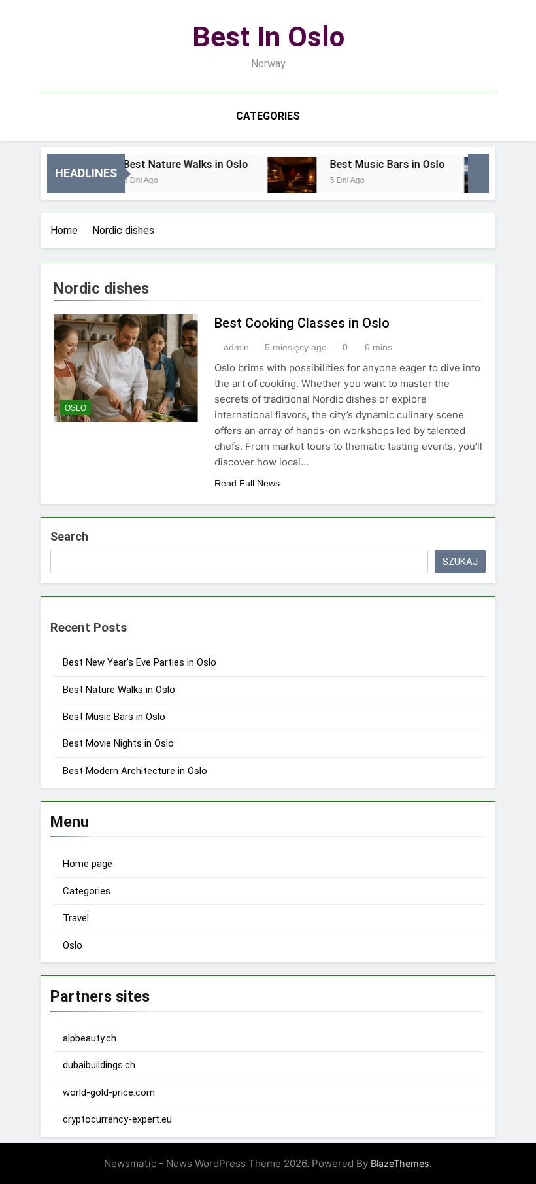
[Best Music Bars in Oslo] (282, 181)
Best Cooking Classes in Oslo (302, 323)
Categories (268, 116)
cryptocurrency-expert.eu (117, 1119)
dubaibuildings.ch (99, 1065)
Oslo (75, 408)
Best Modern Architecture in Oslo (135, 771)
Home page (87, 864)
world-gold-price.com (109, 1092)
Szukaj (460, 561)
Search (69, 536)
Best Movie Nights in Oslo (118, 743)
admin (236, 347)
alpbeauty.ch (89, 1038)
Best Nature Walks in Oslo (175, 164)
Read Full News (247, 483)
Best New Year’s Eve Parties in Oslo (139, 662)
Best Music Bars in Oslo (377, 164)
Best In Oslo (268, 36)
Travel (76, 918)
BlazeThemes (400, 1163)
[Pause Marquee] (478, 173)
